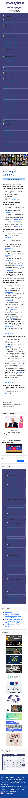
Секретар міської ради (10, 29)
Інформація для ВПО (9, 151)
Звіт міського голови (9, 23)
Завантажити (14, 200)
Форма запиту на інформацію (12, 531)
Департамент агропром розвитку (13, 84)
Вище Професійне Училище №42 (14, 619)
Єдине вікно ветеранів (10, 100)
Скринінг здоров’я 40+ (10, 98)
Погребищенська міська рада (14, 5)
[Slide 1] (6, 164)
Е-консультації (8, 133)
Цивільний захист (12, 515)
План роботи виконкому (10, 60)
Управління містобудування (11, 82)
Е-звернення (7, 131)
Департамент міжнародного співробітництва (12, 86)
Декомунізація (11, 512)
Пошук (4, 459)
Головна (5, 14)
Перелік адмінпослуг (9, 109)
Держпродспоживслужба (11, 97)
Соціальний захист (12, 521)
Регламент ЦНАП (8, 107)
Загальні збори (8, 144)
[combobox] (9, 461)
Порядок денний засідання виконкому (14, 62)
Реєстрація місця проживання (12, 89)
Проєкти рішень (11, 550)
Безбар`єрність (11, 504)
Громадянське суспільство (10, 122)
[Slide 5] (15, 164)
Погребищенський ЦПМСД (12, 621)
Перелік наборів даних (13, 528)
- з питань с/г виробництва (15, 564)
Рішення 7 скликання (13, 554)
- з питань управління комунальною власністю (14, 567)
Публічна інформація (13, 525)
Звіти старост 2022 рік (13, 495)
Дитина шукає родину (13, 595)
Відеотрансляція (11, 602)
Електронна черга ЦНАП (10, 106)
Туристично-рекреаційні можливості (14, 585)
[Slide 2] (8, 164)
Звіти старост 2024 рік (13, 492)
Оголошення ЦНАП (9, 116)
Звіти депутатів (8, 38)
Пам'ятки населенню (13, 517)
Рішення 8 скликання (13, 552)
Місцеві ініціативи (9, 146)
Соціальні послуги (9, 91)
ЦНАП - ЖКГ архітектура (10, 95)
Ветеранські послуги (9, 77)
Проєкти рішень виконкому (11, 64)
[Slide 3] (10, 164)
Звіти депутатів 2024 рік (10, 41)
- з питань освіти (12, 570)
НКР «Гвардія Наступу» (13, 543)
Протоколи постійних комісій (13, 572)
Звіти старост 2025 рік (13, 490)
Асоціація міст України (11, 612)
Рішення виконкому (9, 65)
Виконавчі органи (8, 51)
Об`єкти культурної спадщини (12, 589)
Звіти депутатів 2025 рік (10, 40)
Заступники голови (9, 55)
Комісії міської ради (9, 34)
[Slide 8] (22, 164)
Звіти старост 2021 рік (13, 497)
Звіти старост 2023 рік (13, 493)
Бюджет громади (12, 577)
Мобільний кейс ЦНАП (10, 111)
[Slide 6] (18, 164)
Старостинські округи (13, 486)
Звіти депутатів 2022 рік (10, 45)
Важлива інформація (9, 137)
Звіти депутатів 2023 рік (10, 43)
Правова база (11, 488)
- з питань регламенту (13, 559)
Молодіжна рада (11, 537)
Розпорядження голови (14, 548)
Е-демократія (7, 126)
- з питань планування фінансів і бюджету (13, 562)
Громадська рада (8, 142)
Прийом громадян (9, 135)
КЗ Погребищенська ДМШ (12, 623)
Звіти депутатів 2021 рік (10, 47)
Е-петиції (6, 129)
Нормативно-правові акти (11, 118)
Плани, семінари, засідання (14, 597)
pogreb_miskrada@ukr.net (8, 793)
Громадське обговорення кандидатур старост (14, 148)
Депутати (6, 31)
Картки (6, 75)
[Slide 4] (13, 164)
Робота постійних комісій (14, 557)
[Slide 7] (20, 164)
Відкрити (7, 393)
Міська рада (7, 27)
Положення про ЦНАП (10, 71)
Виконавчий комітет (9, 58)
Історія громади (11, 477)
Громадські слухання (9, 140)
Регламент (7, 32)
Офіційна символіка (12, 479)
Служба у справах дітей (13, 593)
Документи (10, 546)
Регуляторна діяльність (13, 473)
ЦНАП (5, 69)
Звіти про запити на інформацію (13, 534)
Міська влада (7, 18)
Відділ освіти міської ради (12, 614)
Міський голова (8, 21)
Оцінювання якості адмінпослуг (12, 113)
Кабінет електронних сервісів (12, 104)
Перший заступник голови (11, 53)
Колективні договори (13, 526)
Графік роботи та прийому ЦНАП (13, 102)
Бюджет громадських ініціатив (12, 128)
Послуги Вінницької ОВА (10, 80)
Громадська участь (9, 139)
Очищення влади (12, 575)
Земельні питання (9, 93)
